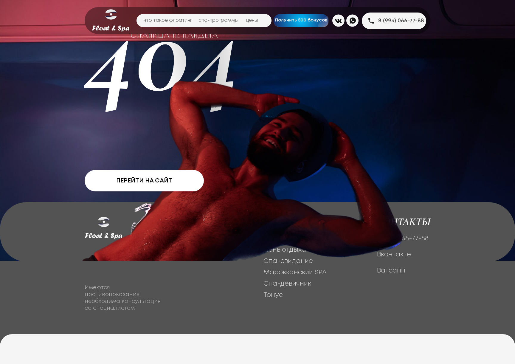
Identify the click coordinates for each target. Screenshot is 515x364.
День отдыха (284, 250)
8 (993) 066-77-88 (401, 20)
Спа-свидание (288, 261)
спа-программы (218, 20)
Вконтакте (394, 255)
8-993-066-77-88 (403, 238)
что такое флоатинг (167, 20)
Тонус (273, 295)
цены (252, 20)
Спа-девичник (287, 284)
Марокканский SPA (295, 272)
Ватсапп (391, 271)
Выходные (280, 238)
